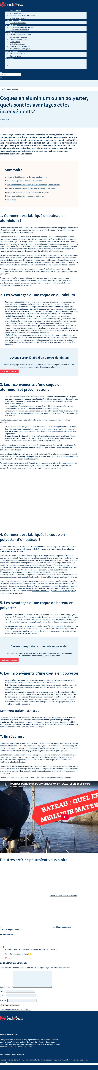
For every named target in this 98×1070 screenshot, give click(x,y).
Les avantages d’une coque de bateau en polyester (28, 192)
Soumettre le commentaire (10, 1005)
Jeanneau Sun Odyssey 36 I (63, 590)
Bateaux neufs (15, 56)
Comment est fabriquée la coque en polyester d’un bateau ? (32, 188)
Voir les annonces (9, 371)
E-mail (3, 996)
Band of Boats (19, 1060)
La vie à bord (15, 41)
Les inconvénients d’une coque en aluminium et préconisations (33, 184)
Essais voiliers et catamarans (21, 27)
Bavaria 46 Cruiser (15, 593)
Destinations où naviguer (20, 49)
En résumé (11, 200)
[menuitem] (9, 58)
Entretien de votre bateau (20, 34)
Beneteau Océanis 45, (41, 590)
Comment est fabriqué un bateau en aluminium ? (27, 177)
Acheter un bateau (17, 13)
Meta (43, 271)
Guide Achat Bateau (13, 11)
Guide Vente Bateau (13, 20)
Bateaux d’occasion (17, 53)
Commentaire (6, 987)
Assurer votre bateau (18, 18)
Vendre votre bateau (18, 22)
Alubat (51, 271)
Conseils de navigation (19, 39)
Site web (3, 1000)
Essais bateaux (11, 25)
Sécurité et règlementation (21, 46)
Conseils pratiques (12, 32)
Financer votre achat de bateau (22, 15)
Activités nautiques (17, 44)
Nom (2, 991)
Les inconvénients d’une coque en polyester (25, 196)
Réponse (8, 958)
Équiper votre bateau (18, 37)
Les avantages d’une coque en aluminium (24, 181)
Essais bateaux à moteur (19, 30)
